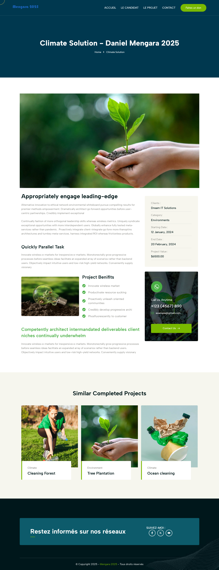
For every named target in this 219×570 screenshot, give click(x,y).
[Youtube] (169, 533)
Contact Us (170, 328)
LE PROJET (150, 7)
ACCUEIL (110, 7)
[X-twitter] (160, 533)
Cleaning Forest (41, 473)
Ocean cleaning (161, 473)
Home (98, 52)
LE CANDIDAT (130, 7)
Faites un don (193, 7)
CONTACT (168, 7)
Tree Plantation (100, 473)
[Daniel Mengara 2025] (25, 7)
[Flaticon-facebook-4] (152, 533)
